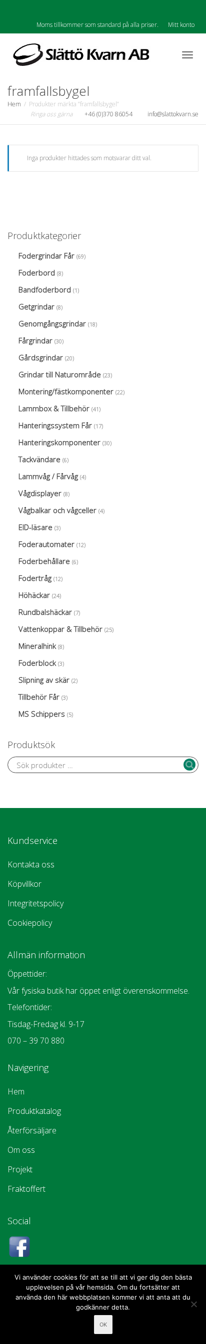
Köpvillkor (25, 883)
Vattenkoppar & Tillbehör (60, 629)
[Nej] (193, 1304)
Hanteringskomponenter (59, 442)
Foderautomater (46, 544)
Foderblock (37, 663)
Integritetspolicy (36, 903)
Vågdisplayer (40, 493)
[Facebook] (16, 8)
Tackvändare (39, 459)
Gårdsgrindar (40, 357)
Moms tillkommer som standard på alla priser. (97, 24)
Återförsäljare (32, 1130)
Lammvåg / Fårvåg (48, 476)
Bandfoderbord (44, 289)
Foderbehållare (44, 561)
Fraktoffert (27, 1188)
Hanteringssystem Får (55, 425)
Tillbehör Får (39, 697)
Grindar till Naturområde (59, 374)
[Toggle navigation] (187, 54)
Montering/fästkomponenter (66, 391)
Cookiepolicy (30, 922)
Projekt (20, 1169)
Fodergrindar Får (46, 256)
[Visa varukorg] (161, 53)
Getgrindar (36, 306)
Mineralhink (37, 646)
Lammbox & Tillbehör (54, 408)
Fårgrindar (35, 340)
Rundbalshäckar (45, 612)
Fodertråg (35, 578)
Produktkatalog (34, 1110)
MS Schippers (41, 714)
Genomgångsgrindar (52, 323)
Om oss (21, 1149)
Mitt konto (181, 24)
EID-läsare (35, 527)
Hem (14, 104)
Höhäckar (34, 595)
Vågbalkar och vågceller (57, 510)
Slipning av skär (44, 680)
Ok (103, 1324)
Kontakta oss (31, 864)
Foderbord (36, 272)
